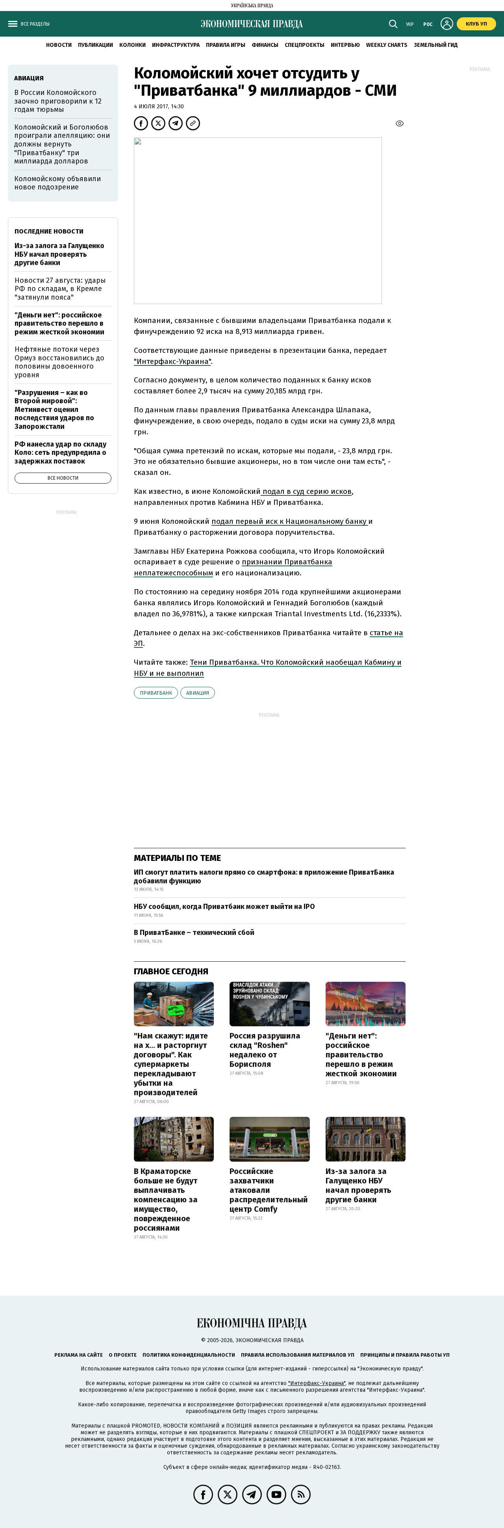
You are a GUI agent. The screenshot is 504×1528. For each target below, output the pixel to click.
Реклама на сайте (78, 1355)
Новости (59, 45)
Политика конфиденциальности (189, 1355)
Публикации (95, 45)
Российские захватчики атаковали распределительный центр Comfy (269, 1190)
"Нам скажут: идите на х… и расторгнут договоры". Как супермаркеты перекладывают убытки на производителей (171, 1064)
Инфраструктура (176, 45)
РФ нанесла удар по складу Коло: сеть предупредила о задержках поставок (60, 452)
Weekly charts (387, 45)
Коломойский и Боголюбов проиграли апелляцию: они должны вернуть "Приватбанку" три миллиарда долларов (62, 144)
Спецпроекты (304, 45)
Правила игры (225, 45)
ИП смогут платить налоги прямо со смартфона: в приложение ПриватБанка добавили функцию (264, 876)
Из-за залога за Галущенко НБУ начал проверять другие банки (358, 1185)
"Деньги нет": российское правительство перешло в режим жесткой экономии (361, 1054)
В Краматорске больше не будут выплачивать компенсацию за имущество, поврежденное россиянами (166, 1199)
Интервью (345, 45)
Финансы (265, 45)
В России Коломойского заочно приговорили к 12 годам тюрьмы (58, 101)
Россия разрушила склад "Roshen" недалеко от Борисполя (265, 1050)
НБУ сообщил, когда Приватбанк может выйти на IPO (224, 906)
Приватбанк (156, 693)
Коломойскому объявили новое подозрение (57, 183)
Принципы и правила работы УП (405, 1355)
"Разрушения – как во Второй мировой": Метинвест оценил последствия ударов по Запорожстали (54, 409)
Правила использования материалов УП (297, 1355)
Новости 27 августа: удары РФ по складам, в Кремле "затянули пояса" (60, 289)
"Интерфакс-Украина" (316, 1383)
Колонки (132, 45)
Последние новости (49, 231)
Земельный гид (436, 45)
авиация (197, 693)
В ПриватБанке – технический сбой (194, 932)
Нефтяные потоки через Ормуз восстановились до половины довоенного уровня (59, 362)
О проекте (123, 1355)
